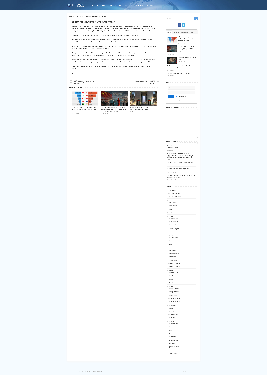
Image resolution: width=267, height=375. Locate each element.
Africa (97, 5)
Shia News (173, 336)
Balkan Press (174, 222)
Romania (131, 5)
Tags (191, 32)
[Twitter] (183, 25)
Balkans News (174, 225)
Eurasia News (174, 238)
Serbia (171, 330)
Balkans (104, 5)
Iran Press (173, 257)
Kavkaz (171, 270)
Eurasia (110, 5)
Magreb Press (174, 292)
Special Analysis (151, 5)
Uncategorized (173, 353)
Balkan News (174, 218)
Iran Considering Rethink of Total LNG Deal (84, 82)
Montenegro (172, 305)
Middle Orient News (176, 298)
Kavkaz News (174, 272)
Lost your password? (174, 101)
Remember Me (181, 97)
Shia (170, 334)
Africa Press (173, 206)
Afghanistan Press (175, 196)
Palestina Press (174, 317)
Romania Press (174, 327)
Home (92, 5)
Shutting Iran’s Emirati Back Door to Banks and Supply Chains (143, 108)
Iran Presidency (174, 253)
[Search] (196, 18)
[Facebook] (179, 25)
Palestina (171, 311)
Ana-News (172, 213)
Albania (171, 209)
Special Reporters (174, 347)
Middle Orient (123, 5)
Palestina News (174, 314)
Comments (184, 32)
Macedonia (172, 283)
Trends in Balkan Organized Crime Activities (180, 162)
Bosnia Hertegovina (174, 229)
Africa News (173, 202)
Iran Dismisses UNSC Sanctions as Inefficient (145, 82)
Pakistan (171, 308)
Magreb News (174, 288)
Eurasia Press (174, 241)
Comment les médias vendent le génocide (179, 73)
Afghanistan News (175, 193)
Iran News (173, 250)
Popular (176, 32)
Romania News (174, 323)
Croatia (171, 232)
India (170, 245)
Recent (169, 32)
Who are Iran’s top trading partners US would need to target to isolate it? (85, 109)
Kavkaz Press (174, 276)
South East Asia (140, 5)
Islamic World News (176, 263)
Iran (116, 5)
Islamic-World (173, 260)
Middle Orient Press (176, 301)
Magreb (171, 286)
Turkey (171, 350)
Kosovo (171, 279)
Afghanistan (172, 190)
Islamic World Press (176, 266)
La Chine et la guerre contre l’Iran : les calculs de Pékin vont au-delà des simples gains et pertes (114, 109)
